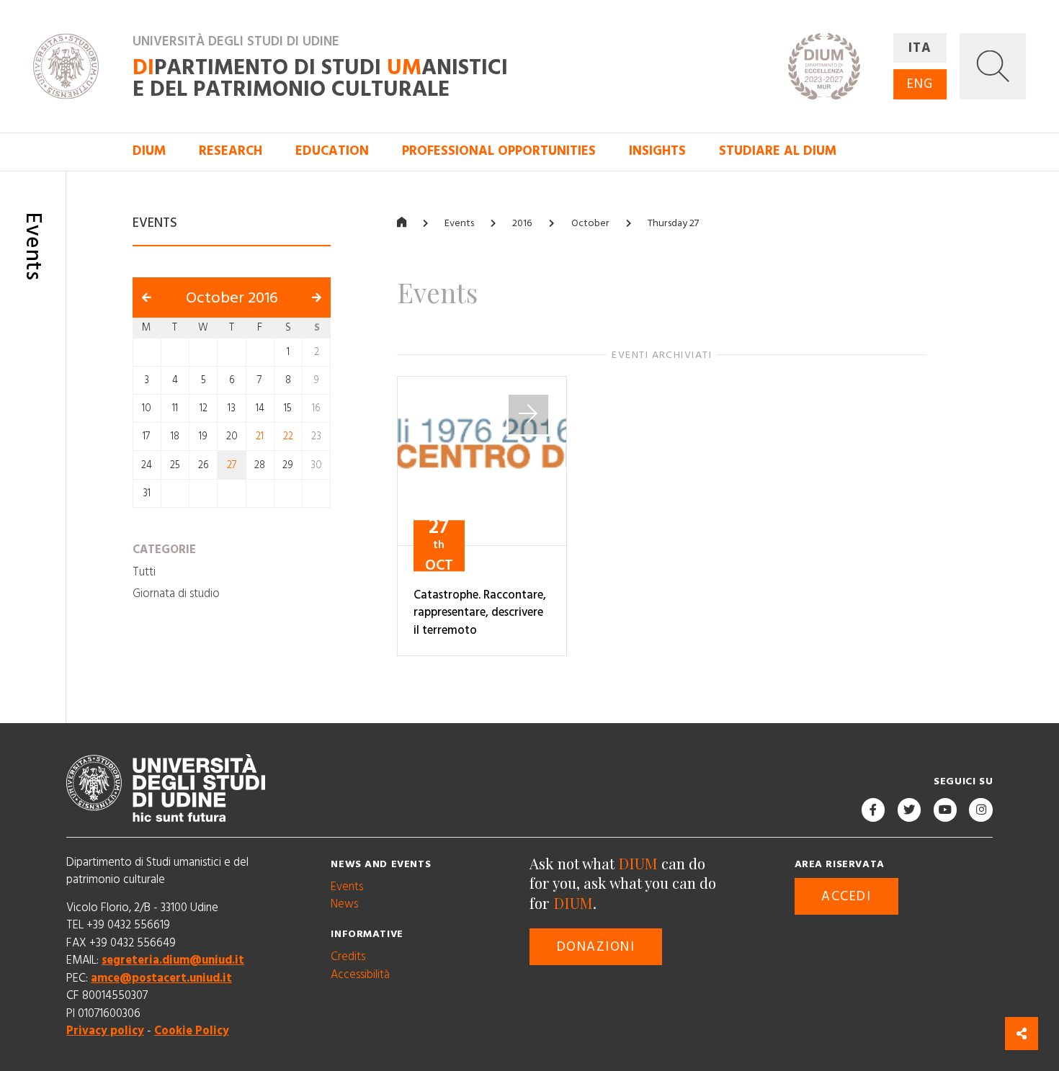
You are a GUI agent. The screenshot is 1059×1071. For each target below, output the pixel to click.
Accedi (846, 896)
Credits (348, 956)
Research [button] (230, 151)
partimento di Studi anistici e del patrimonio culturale (320, 78)
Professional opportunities (499, 151)
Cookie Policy (191, 1031)
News (344, 904)
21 (260, 436)
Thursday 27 (673, 223)
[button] (993, 66)
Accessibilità (360, 974)
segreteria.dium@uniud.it (173, 960)
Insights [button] (657, 151)
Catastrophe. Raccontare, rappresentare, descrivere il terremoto (480, 613)
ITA (919, 48)
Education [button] (332, 151)
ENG (920, 84)
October (590, 223)
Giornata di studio (176, 593)
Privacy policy (105, 1031)
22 (288, 436)
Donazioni (596, 947)
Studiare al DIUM (777, 151)
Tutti (144, 571)
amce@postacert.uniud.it (161, 978)
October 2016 (232, 298)
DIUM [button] (149, 151)
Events (459, 223)
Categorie (164, 549)
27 (232, 465)
